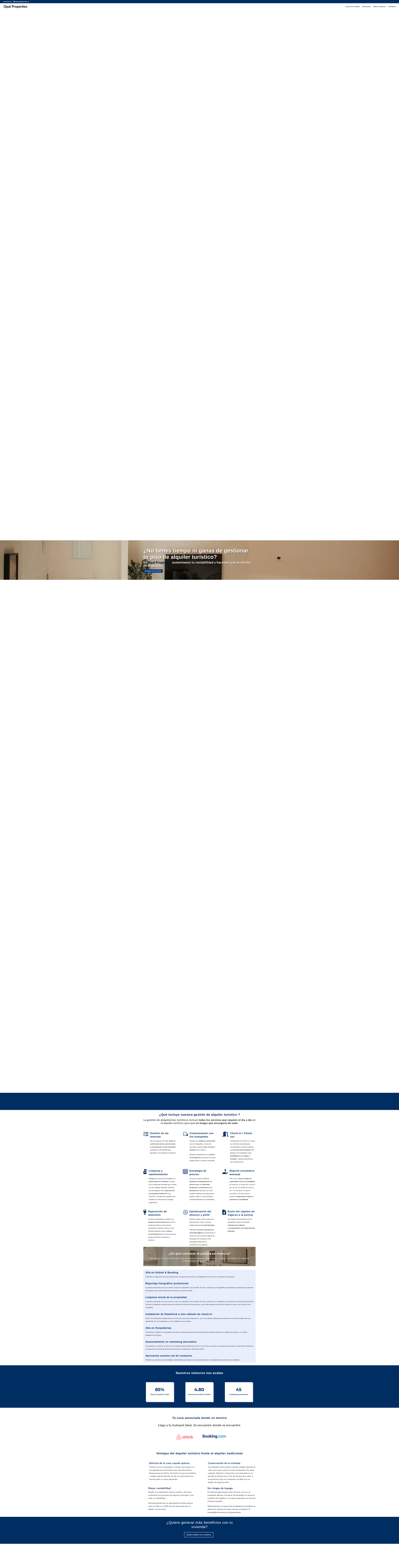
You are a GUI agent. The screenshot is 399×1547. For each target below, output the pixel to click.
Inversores (366, 6)
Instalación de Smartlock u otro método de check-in (178, 1314)
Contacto (392, 6)
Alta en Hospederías (158, 1328)
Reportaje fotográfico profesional (166, 1283)
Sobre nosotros (379, 6)
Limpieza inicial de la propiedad (166, 1297)
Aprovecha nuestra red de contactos (168, 1355)
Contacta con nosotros (153, 571)
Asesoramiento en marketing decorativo (171, 1341)
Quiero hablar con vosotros (198, 1535)
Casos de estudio (353, 6)
